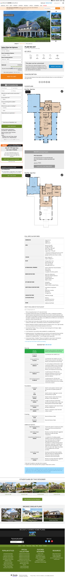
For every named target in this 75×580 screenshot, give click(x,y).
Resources (29, 545)
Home (26, 48)
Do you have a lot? (5, 97)
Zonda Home (56, 559)
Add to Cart (11, 76)
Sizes (11, 5)
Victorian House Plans (8, 567)
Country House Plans (8, 555)
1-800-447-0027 (16, 72)
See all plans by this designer (32, 499)
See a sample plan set (30, 309)
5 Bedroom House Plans (24, 558)
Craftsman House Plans (8, 556)
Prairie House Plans (8, 562)
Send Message (12, 126)
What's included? (4, 48)
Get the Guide (12, 175)
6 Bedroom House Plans (24, 559)
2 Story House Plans (24, 567)
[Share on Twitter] (47, 82)
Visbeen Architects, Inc (40, 560)
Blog (41, 5)
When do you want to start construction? (10, 93)
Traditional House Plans (8, 565)
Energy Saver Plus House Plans (24, 560)
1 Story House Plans (24, 566)
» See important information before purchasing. (35, 341)
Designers (36, 5)
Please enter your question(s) (8, 113)
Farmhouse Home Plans (35, 48)
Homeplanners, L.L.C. (40, 555)
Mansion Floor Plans (24, 563)
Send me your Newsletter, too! (9, 122)
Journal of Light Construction (56, 558)
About (40, 545)
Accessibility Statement (49, 575)
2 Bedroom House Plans (24, 553)
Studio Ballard (40, 559)
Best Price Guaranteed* (16, 66)
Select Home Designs (40, 556)
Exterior (21, 5)
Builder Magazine (57, 556)
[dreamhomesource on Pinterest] (52, 541)
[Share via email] (39, 82)
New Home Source (57, 553)
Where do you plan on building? (8, 106)
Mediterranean (8, 560)
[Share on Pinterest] (49, 82)
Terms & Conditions (17, 8)
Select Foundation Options (7, 53)
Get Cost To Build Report (11, 159)
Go (63, 3)
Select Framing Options (7, 57)
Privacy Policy (25, 8)
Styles (24, 545)
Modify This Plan (56, 66)
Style (7, 5)
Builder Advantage (57, 555)
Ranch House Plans (8, 563)
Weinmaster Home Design (40, 562)
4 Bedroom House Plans (24, 556)
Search (19, 545)
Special (31, 5)
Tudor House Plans (8, 566)
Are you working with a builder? (8, 101)
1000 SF (24, 565)
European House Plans (8, 558)
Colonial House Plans (8, 553)
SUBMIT (57, 8)
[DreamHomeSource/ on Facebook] (46, 541)
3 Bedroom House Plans (24, 555)
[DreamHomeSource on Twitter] (49, 541)
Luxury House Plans (24, 562)
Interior (15, 5)
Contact (45, 545)
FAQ (37, 545)
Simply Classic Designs (40, 558)
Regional (26, 5)
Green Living (40, 553)
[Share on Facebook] (44, 82)
